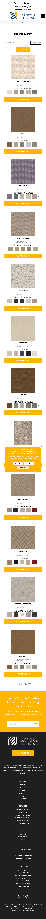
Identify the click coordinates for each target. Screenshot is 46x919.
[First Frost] (28, 301)
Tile (22, 796)
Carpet (16, 22)
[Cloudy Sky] (16, 405)
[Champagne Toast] (16, 144)
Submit (36, 723)
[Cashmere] (28, 510)
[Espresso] (28, 353)
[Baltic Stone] (23, 590)
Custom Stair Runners (22, 815)
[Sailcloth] (23, 249)
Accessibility (16, 908)
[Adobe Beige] (23, 433)
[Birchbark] (28, 196)
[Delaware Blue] (35, 92)
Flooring (10, 22)
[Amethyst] (23, 171)
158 (22, 684)
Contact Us (22, 837)
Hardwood (22, 788)
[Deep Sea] (35, 614)
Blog (22, 842)
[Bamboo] (16, 92)
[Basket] (23, 224)
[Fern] (35, 405)
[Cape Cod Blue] (22, 353)
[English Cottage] (35, 144)
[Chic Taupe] (28, 92)
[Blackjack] (16, 510)
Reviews (22, 840)
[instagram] (23, 896)
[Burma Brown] (16, 614)
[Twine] (35, 249)
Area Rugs (22, 799)
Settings (23, 468)
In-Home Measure (22, 809)
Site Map (31, 910)
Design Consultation (22, 818)
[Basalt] (22, 196)
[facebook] (19, 896)
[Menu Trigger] (43, 16)
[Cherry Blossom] (35, 510)
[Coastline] (22, 405)
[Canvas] (23, 276)
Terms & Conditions (19, 910)
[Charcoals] (16, 301)
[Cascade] (22, 510)
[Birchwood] (23, 485)
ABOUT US (23, 830)
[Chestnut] (23, 380)
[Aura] (23, 67)
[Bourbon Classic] (23, 119)
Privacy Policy (29, 908)
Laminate (22, 790)
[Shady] (29, 249)
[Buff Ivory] (23, 328)
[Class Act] (22, 144)
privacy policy (24, 456)
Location (22, 834)
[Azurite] (16, 196)
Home (4, 22)
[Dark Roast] (22, 301)
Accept (18, 464)
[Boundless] (22, 92)
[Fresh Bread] (35, 301)
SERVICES (23, 806)
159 (26, 684)
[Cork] (17, 249)
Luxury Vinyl (22, 793)
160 (29, 684)
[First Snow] (35, 353)
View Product (23, 99)
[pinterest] (26, 896)
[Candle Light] (22, 614)
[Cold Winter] (28, 614)
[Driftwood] (28, 405)
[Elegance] (28, 144)
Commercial (22, 812)
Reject (28, 464)
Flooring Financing (22, 823)
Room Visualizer (22, 821)
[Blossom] (35, 196)
